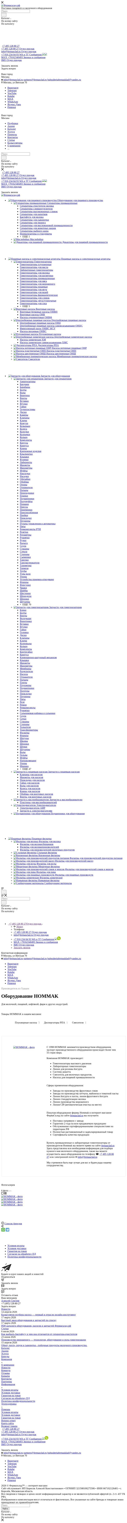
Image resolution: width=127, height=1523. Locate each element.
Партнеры (6, 1381)
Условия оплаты (9, 1390)
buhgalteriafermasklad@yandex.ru (64, 79)
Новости (5, 1309)
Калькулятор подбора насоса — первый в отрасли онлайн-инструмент (38, 1314)
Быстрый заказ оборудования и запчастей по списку (28, 1320)
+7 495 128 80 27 (11, 46)
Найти (5, 1509)
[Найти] (3, 15)
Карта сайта (7, 1423)
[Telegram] (7, 1230)
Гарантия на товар (11, 1395)
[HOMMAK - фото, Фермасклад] (24, 1047)
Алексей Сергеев (10, 1300)
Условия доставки (10, 1392)
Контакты (6, 1378)
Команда (5, 1370)
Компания (6, 1359)
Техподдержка (8, 1404)
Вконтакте (12, 87)
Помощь (5, 1409)
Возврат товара (9, 1426)
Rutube (11, 96)
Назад (20, 926)
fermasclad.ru (76, 1115)
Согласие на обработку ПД (15, 1398)
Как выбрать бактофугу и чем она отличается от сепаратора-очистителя (39, 1334)
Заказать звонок (22, 947)
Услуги (5, 1353)
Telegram (12, 90)
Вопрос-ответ (8, 1420)
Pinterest (11, 107)
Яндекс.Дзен (14, 104)
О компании (7, 1364)
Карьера (5, 1376)
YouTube (11, 93)
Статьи (5, 1328)
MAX (10, 99)
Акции (5, 1351)
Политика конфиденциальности (18, 1401)
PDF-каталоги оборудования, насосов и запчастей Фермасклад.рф (36, 1325)
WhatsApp (12, 101)
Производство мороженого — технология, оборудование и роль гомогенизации (43, 1339)
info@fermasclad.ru (13, 79)
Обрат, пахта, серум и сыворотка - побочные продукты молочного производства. (44, 1345)
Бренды (5, 1356)
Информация (8, 1384)
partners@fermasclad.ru (35, 79)
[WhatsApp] (3, 1230)
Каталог (5, 1348)
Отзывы (5, 1373)
